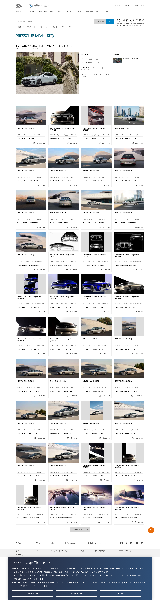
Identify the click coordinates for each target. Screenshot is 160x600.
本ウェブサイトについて (58, 551)
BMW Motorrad (71, 543)
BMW (38, 543)
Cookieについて (125, 551)
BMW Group (20, 543)
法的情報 (81, 551)
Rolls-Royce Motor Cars (97, 543)
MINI (52, 543)
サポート (19, 551)
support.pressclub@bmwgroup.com (129, 24)
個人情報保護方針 (101, 551)
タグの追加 (100, 21)
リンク (35, 551)
